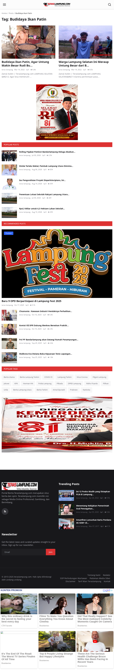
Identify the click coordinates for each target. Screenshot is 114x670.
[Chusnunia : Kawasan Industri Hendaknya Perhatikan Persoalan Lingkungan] (9, 315)
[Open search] (109, 4)
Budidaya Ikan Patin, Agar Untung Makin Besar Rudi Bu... (25, 63)
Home (4, 13)
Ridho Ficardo (92, 383)
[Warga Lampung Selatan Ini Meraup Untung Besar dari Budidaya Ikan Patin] (85, 42)
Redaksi (106, 575)
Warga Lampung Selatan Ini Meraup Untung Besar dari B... (84, 63)
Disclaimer (70, 581)
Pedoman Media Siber (100, 578)
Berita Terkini (42, 389)
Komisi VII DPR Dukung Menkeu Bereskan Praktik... (44, 325)
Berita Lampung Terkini (29, 377)
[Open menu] (4, 4)
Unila (6, 389)
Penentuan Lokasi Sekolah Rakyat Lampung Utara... (44, 194)
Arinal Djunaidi (59, 389)
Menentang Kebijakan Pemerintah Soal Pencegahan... (92, 507)
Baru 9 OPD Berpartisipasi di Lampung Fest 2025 (31, 301)
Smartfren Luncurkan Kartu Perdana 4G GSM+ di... (93, 521)
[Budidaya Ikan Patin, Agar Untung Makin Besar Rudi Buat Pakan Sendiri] (28, 42)
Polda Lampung (44, 383)
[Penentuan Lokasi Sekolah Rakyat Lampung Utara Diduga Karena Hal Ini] (9, 198)
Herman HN (28, 383)
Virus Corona (82, 377)
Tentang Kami (93, 575)
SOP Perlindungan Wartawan (73, 578)
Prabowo (74, 389)
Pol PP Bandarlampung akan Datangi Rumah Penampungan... (48, 339)
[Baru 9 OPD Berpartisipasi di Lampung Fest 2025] (57, 263)
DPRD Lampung (74, 383)
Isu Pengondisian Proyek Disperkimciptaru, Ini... (42, 180)
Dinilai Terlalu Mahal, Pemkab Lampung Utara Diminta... (46, 166)
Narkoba (86, 389)
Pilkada (60, 383)
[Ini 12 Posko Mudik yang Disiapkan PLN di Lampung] (66, 495)
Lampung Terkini (64, 377)
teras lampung (7, 69)
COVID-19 (48, 377)
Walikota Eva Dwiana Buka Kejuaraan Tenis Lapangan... (45, 353)
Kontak (107, 581)
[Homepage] (57, 4)
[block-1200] (57, 424)
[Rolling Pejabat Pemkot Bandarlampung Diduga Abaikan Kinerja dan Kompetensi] (9, 155)
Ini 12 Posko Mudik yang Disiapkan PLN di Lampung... (93, 493)
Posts (11, 13)
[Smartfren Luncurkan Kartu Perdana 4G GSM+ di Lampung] (66, 523)
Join (50, 552)
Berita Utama (9, 377)
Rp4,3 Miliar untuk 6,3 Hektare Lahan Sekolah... (42, 208)
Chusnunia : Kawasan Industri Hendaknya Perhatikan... (45, 311)
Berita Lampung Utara (22, 389)
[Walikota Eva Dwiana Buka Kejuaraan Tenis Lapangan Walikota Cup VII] (9, 357)
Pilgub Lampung (99, 377)
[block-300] (57, 112)
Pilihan (106, 383)
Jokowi (6, 383)
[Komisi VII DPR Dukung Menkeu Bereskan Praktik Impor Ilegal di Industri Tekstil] (9, 329)
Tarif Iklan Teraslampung (89, 581)
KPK (16, 383)
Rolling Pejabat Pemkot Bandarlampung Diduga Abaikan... (47, 151)
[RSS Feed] (5, 511)
